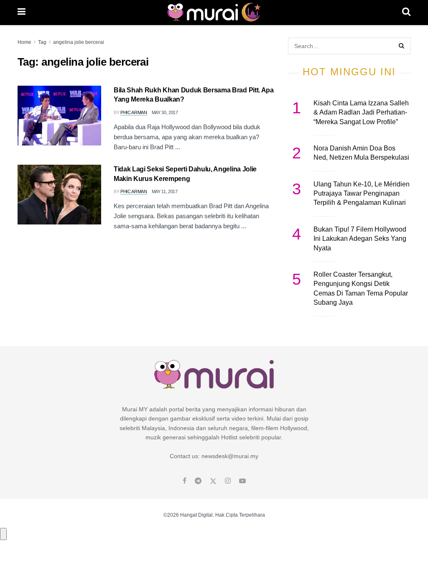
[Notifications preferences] (3, 534)
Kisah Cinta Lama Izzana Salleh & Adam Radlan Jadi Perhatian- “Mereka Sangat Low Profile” (361, 112)
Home (24, 42)
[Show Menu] (21, 12)
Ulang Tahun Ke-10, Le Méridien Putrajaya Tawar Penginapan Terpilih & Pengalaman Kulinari (361, 193)
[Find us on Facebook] (184, 481)
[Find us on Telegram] (198, 481)
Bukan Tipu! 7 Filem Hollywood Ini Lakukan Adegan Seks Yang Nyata (359, 239)
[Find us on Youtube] (242, 481)
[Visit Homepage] (213, 12)
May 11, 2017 (165, 191)
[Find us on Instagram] (228, 481)
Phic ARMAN (133, 112)
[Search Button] (406, 12)
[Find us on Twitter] (213, 481)
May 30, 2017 (165, 112)
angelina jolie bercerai (78, 42)
